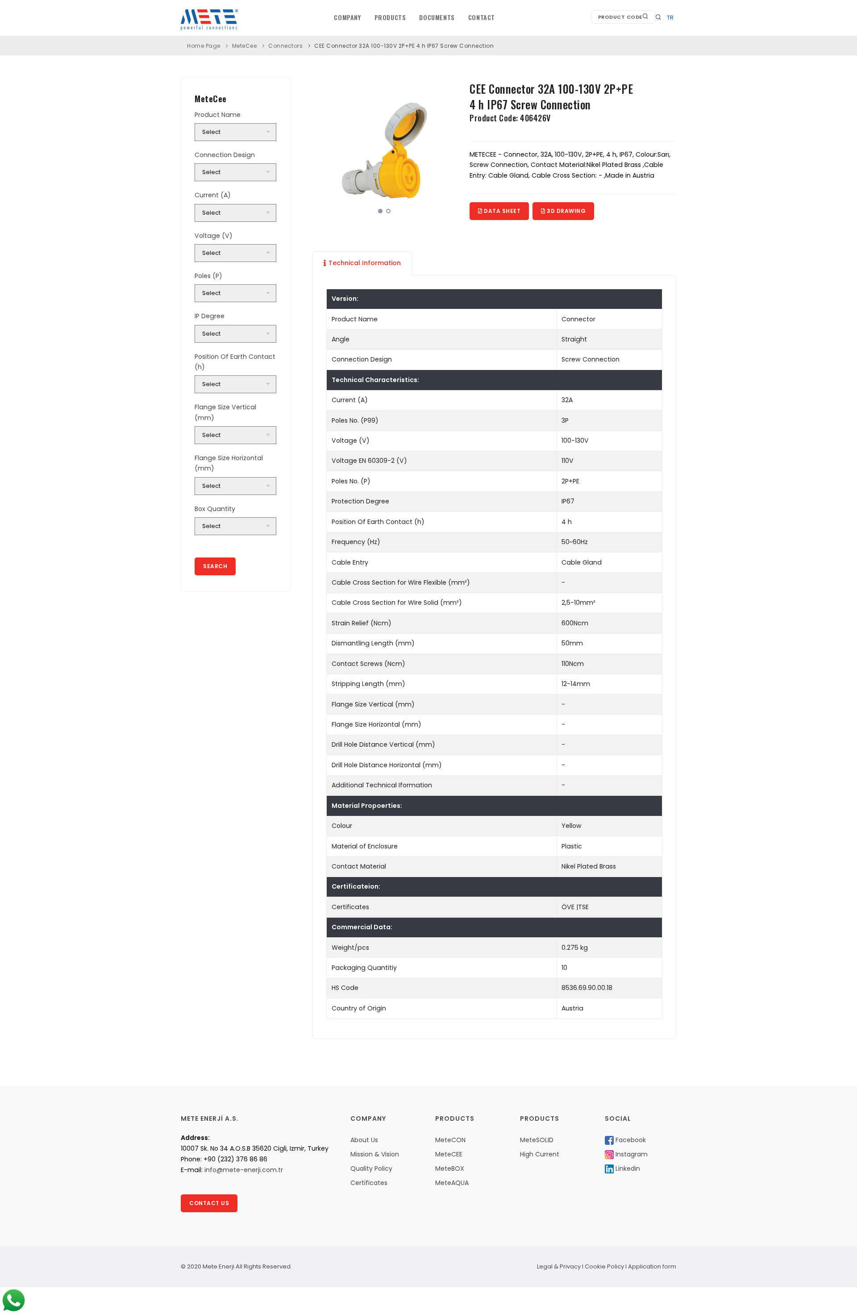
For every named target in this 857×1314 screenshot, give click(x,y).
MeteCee (244, 46)
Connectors (285, 46)
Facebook (630, 1139)
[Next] (447, 148)
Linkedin (627, 1168)
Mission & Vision (374, 1154)
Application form (652, 1266)
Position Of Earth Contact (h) (235, 361)
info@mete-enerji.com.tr (243, 1169)
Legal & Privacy (559, 1266)
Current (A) (213, 195)
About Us (364, 1139)
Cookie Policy (604, 1266)
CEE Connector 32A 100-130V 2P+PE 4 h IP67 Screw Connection (404, 46)
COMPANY (347, 17)
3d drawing (565, 211)
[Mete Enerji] (384, 149)
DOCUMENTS (436, 17)
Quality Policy (371, 1168)
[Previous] (321, 148)
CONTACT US (209, 1203)
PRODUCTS (390, 17)
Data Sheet (502, 211)
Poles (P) (208, 275)
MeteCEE (448, 1154)
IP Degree (210, 316)
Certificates (368, 1182)
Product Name (218, 114)
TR (670, 17)
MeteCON (450, 1139)
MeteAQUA (452, 1182)
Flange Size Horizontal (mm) (229, 463)
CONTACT (481, 17)
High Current (539, 1154)
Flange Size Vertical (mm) (225, 412)
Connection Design (225, 154)
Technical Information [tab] (365, 262)
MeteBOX (449, 1168)
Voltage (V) (214, 235)
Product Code (620, 17)
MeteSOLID (536, 1139)
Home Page (203, 46)
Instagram (631, 1154)
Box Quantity (215, 508)
